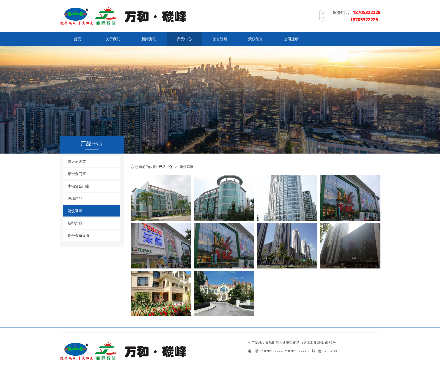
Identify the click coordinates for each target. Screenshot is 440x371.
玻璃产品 (75, 198)
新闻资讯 (148, 38)
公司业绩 (291, 38)
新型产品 (75, 223)
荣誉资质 (220, 38)
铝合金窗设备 (79, 235)
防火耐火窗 (77, 161)
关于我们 (113, 38)
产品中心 (184, 38)
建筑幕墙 (75, 210)
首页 (77, 38)
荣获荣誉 (255, 38)
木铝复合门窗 (79, 186)
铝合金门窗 (77, 173)
